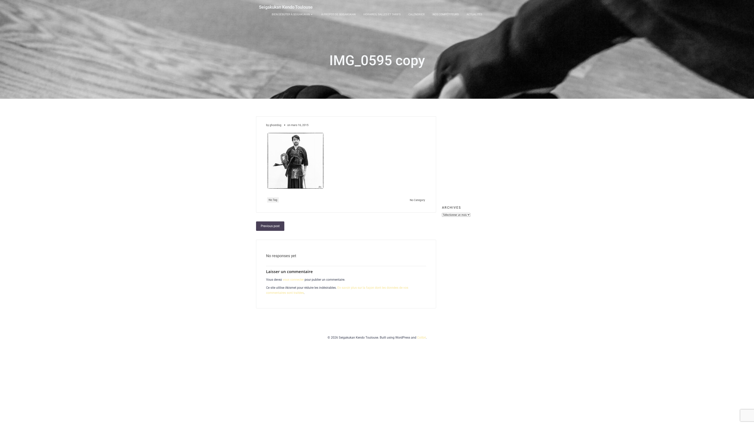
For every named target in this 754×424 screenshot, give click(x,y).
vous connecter (293, 279)
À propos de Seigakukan (338, 14)
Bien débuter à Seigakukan (291, 14)
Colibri (421, 337)
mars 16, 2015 (299, 125)
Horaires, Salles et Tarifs (382, 14)
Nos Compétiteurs (446, 14)
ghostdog (275, 125)
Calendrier (416, 14)
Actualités (474, 14)
